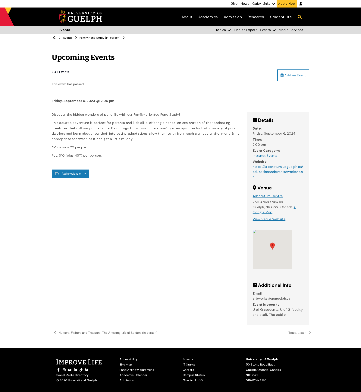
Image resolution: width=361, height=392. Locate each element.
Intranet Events (265, 155)
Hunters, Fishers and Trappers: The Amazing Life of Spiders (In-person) (107, 332)
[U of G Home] (54, 38)
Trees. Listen (297, 332)
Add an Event (295, 75)
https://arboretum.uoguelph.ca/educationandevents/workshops (278, 171)
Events (68, 38)
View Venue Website (269, 219)
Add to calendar (71, 173)
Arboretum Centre (268, 196)
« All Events (60, 72)
